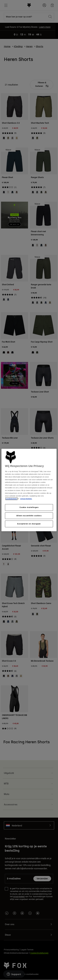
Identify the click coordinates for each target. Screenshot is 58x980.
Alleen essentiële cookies (29, 515)
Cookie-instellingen (29, 507)
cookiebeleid (11, 499)
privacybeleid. (26, 499)
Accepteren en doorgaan (29, 524)
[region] (29, 490)
